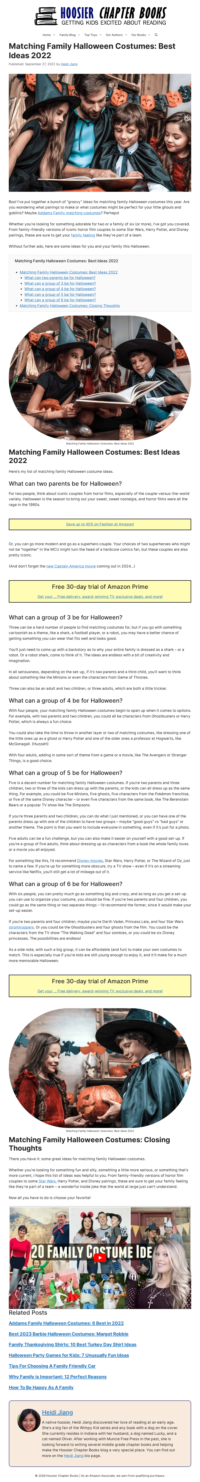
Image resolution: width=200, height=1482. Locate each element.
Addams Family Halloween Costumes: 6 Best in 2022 (66, 1323)
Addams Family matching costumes (69, 213)
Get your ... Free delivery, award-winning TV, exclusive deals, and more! (100, 596)
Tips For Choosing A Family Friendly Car (52, 1366)
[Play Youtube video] (100, 1257)
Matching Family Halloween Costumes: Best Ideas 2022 (69, 272)
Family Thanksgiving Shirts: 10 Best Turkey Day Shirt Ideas (73, 1344)
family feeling (83, 235)
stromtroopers (21, 927)
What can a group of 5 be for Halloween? (60, 294)
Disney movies (90, 860)
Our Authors (114, 35)
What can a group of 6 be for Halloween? (60, 300)
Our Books (138, 35)
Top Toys (90, 35)
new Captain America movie (71, 566)
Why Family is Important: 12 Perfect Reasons (58, 1376)
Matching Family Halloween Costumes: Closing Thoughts (70, 305)
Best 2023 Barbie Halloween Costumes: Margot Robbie (69, 1334)
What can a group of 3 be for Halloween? (60, 283)
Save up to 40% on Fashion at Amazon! (100, 524)
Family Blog (68, 35)
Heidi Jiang (57, 1412)
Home (47, 35)
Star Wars (47, 1181)
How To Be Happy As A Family (41, 1387)
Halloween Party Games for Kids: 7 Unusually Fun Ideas (69, 1355)
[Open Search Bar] (156, 35)
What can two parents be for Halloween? (60, 278)
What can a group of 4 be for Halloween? (60, 289)
